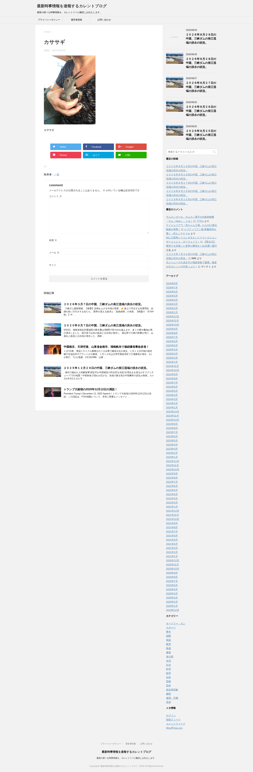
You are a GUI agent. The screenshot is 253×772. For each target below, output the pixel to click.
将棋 (168, 640)
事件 (168, 631)
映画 (168, 648)
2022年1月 (172, 506)
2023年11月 (172, 415)
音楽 (168, 702)
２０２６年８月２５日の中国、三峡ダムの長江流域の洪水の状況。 (201, 134)
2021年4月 (172, 544)
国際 (168, 636)
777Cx (200, 221)
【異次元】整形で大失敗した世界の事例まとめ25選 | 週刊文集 (191, 245)
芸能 (168, 681)
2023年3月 (172, 448)
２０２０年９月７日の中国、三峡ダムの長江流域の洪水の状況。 (104, 325)
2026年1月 (172, 312)
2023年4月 (172, 444)
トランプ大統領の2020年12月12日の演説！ (90, 389)
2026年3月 (172, 304)
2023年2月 (172, 453)
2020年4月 (172, 593)
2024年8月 (172, 378)
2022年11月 (172, 465)
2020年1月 (172, 606)
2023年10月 (172, 419)
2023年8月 (172, 428)
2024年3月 (172, 399)
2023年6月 (172, 436)
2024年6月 (172, 386)
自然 (168, 677)
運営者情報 (76, 19)
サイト (52, 265)
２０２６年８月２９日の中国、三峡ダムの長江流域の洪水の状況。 (201, 38)
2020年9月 (172, 572)
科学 (168, 669)
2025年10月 (172, 324)
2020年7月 (172, 581)
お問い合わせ (104, 19)
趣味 (168, 693)
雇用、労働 (172, 698)
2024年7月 (172, 382)
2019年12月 (172, 610)
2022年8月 (172, 477)
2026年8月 (172, 283)
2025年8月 (172, 333)
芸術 (168, 685)
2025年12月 (172, 316)
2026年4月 (172, 300)
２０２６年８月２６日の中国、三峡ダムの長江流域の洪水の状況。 (201, 110)
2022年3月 (172, 498)
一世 (56, 174)
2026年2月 (172, 308)
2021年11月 (172, 515)
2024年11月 (172, 366)
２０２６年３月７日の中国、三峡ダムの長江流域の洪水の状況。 (104, 304)
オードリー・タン (175, 623)
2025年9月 (172, 329)
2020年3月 (172, 597)
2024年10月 (172, 370)
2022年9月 (172, 473)
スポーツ (171, 627)
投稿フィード (173, 719)
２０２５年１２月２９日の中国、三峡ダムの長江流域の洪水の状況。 (106, 367)
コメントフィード (175, 723)
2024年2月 (172, 403)
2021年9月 (172, 523)
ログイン (171, 715)
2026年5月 (172, 295)
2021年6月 (172, 535)
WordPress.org (174, 728)
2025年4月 (172, 349)
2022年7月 (172, 481)
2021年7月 (172, 531)
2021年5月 (172, 539)
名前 (53, 240)
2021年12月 (172, 510)
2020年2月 (172, 601)
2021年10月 (172, 519)
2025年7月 (172, 337)
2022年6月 (172, 486)
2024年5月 (172, 391)
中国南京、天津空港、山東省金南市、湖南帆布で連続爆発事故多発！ (106, 346)
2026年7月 (172, 287)
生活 (168, 660)
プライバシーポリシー (49, 19)
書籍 (168, 652)
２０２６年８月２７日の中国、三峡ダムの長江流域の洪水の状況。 (201, 86)
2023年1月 (172, 457)
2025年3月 (172, 353)
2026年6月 (172, 291)
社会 (168, 664)
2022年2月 (172, 502)
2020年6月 (172, 585)
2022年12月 (172, 461)
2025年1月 (172, 362)
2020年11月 (172, 564)
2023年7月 (172, 432)
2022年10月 (172, 469)
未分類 (169, 656)
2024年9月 (172, 374)
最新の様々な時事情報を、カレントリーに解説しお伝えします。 (126, 758)
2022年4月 (172, 494)
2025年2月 (172, 357)
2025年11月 (172, 320)
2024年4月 (172, 395)
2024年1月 (172, 407)
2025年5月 (172, 345)
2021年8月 (172, 527)
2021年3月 (172, 548)
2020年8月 (172, 577)
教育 (168, 644)
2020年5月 (172, 589)
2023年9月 (172, 424)
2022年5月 (172, 490)
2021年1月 (172, 556)
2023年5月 (172, 440)
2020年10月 (172, 568)
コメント (55, 196)
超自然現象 (172, 689)
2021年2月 (172, 552)
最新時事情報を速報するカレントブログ (72, 6)
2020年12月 (172, 560)
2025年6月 (172, 341)
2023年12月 (172, 411)
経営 (168, 673)
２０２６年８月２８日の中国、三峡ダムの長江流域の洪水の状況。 (201, 62)
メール (54, 252)
